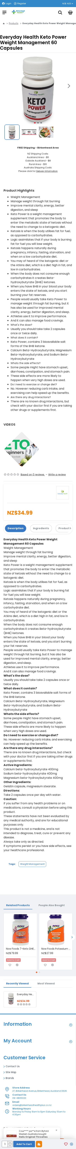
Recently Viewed (17, 983)
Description (16, 528)
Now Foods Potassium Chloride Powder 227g (56, 948)
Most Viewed (46, 983)
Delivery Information (47, 171)
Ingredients (41, 528)
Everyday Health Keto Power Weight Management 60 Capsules (26, 994)
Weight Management (32, 864)
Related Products (18, 905)
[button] (68, 86)
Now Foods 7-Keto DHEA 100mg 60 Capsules (21, 948)
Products (13, 23)
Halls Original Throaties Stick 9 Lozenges (33, 1138)
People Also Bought (52, 905)
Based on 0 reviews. (33, 474)
